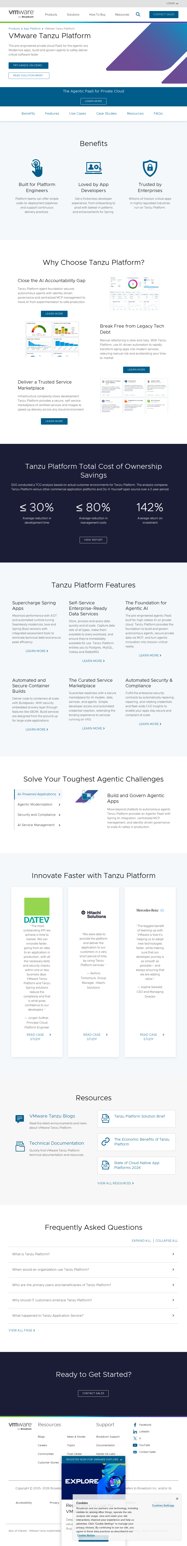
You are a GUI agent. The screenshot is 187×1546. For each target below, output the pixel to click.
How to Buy (97, 14)
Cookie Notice (86, 1535)
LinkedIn (144, 1431)
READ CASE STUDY (35, 1037)
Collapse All (167, 1240)
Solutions (73, 14)
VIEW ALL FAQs (20, 1330)
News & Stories (76, 1437)
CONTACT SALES (164, 14)
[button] (93, 1254)
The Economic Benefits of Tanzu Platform (141, 1142)
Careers (42, 1445)
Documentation (105, 1445)
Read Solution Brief (28, 75)
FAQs (158, 113)
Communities (46, 1454)
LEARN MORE (93, 101)
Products (51, 14)
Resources (122, 14)
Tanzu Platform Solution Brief (139, 1116)
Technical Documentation (56, 1143)
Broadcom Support (108, 1437)
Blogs (41, 1437)
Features (52, 113)
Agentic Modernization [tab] (35, 804)
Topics (71, 1445)
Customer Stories (48, 1462)
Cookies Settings (163, 1505)
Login (171, 3)
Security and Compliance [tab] (37, 815)
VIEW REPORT (93, 540)
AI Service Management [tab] (36, 825)
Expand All (141, 1240)
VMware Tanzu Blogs (52, 1116)
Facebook (145, 1425)
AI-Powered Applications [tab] (37, 794)
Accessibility (24, 1502)
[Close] (177, 1499)
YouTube (144, 1445)
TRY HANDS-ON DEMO (27, 65)
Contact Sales (147, 1452)
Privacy (54, 1502)
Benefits (28, 113)
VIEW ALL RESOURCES (114, 1183)
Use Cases (77, 113)
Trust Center (74, 1454)
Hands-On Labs (105, 1454)
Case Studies (106, 113)
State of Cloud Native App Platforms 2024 (136, 1165)
